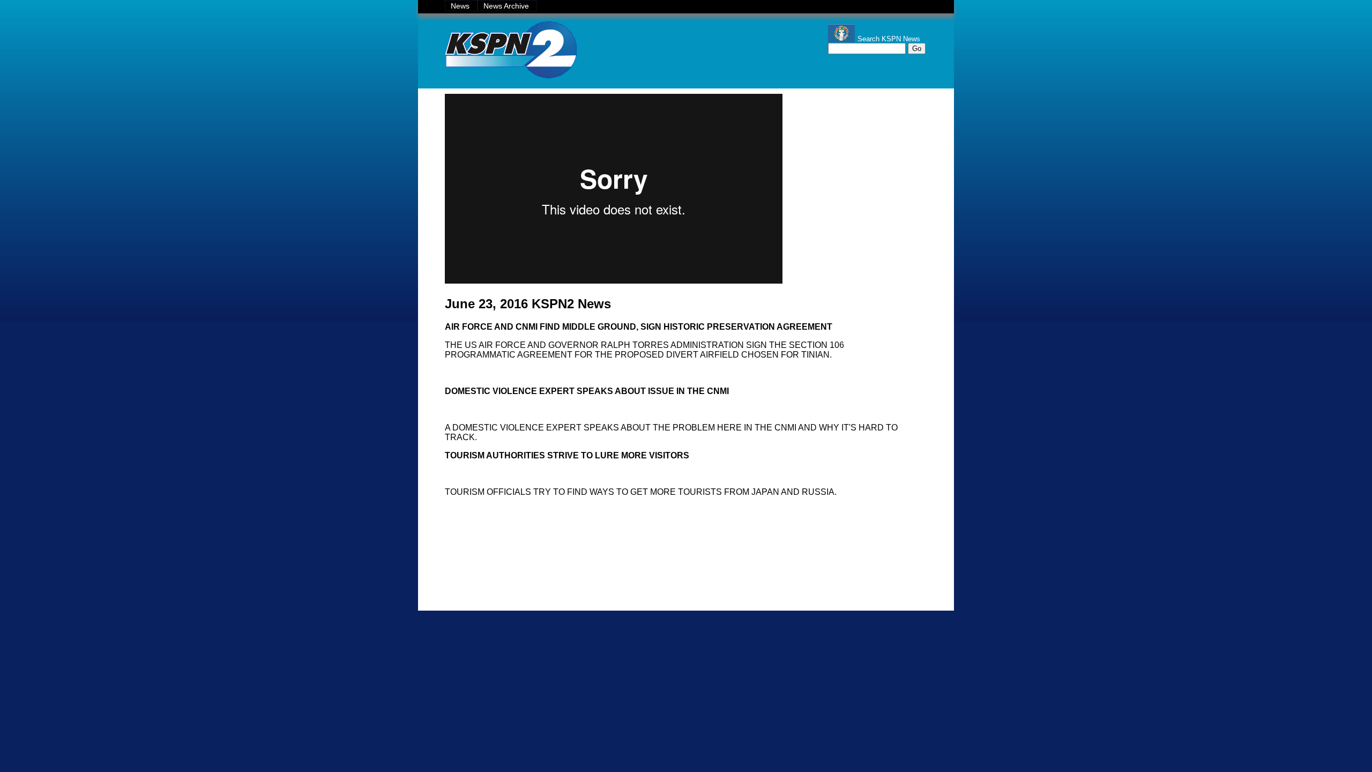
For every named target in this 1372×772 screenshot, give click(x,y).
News (461, 6)
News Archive (507, 6)
